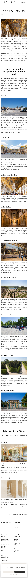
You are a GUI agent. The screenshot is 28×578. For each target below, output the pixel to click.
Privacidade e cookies (5, 540)
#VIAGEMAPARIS (17, 524)
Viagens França (18, 534)
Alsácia (15, 546)
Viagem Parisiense (5, 544)
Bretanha (15, 540)
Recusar (8, 571)
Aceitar (19, 571)
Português (23, 2)
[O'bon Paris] (13, 2)
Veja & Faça (3, 547)
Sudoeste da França (17, 543)
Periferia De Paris (17, 536)
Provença (15, 541)
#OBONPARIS (23, 524)
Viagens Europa (4, 560)
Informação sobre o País (5, 558)
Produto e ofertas (18, 548)
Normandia (16, 539)
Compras (3, 549)
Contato (2, 537)
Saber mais (17, 574)
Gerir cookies (3, 541)
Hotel (2, 550)
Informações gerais (4, 557)
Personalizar (11, 574)
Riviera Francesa (17, 544)
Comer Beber (3, 546)
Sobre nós (3, 536)
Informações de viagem (7, 555)
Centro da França (17, 537)
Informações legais (4, 539)
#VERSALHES (16, 526)
